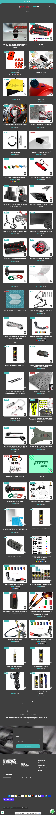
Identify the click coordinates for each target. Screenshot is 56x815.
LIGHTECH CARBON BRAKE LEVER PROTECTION (15, 584)
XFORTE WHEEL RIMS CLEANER (41, 666)
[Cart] (52, 6)
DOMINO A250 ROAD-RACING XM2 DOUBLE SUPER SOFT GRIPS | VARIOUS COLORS (15, 259)
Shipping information (43, 768)
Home (4, 15)
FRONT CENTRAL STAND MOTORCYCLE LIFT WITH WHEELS (41, 311)
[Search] (6, 6)
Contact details (41, 760)
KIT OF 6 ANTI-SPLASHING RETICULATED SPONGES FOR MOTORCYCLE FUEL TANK (15, 205)
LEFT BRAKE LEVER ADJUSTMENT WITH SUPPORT (15, 692)
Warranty (40, 770)
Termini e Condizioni (24, 807)
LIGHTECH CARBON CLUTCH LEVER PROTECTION (41, 639)
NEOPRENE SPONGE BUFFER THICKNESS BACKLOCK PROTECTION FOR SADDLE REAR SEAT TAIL (41, 151)
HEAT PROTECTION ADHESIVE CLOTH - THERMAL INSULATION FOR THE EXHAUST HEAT (41, 125)
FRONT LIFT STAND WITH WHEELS (15, 639)
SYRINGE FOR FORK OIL (15, 418)
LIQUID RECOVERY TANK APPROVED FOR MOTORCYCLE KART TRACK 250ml (15, 125)
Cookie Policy (14, 807)
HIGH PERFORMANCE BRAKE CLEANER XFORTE (15, 365)
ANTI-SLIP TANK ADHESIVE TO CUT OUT (41, 391)
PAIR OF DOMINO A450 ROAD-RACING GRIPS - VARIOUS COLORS (41, 43)
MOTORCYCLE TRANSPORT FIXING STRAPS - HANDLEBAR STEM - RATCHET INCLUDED (15, 475)
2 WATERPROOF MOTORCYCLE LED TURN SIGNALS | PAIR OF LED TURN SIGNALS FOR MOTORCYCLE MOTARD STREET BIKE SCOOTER (41, 613)
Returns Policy (41, 765)
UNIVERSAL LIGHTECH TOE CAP (15, 556)
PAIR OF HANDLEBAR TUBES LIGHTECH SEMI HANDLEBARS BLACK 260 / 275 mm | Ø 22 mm (15, 392)
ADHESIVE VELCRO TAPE (41, 285)
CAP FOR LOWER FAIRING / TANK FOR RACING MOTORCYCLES (41, 98)
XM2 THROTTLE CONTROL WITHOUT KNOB (15, 285)
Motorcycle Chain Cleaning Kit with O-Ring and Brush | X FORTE (41, 692)
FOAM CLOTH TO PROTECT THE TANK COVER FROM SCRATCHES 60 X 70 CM (41, 71)
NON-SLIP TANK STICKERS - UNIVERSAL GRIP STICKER (41, 231)
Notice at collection (20, 813)
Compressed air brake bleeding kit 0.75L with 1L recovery (41, 502)
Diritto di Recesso (7, 777)
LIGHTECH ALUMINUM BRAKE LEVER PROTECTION (41, 336)
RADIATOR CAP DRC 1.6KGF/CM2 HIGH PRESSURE (41, 258)
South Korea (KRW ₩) (8, 787)
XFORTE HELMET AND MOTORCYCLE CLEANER (41, 528)
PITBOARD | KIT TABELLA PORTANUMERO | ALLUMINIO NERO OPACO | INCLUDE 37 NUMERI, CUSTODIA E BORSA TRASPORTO (41, 420)
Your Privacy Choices (32, 813)
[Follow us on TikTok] (23, 782)
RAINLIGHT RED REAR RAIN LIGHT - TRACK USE (41, 177)
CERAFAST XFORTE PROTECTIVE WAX (15, 666)
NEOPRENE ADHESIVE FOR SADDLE (15, 98)
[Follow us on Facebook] (23, 778)
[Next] (32, 702)
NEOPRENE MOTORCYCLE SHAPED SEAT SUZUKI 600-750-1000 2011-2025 (41, 447)
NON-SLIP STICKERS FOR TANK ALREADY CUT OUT (15, 310)
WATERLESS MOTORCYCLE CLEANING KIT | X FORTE (41, 584)
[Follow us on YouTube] (31, 778)
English (16, 787)
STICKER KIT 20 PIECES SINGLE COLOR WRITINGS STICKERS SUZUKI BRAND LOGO (41, 557)
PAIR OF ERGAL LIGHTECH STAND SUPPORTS (15, 177)
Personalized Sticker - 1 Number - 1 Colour (15, 71)
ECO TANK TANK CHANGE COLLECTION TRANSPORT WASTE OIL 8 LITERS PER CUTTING (41, 366)
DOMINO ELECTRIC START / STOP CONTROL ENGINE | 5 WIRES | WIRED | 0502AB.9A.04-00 (15, 612)
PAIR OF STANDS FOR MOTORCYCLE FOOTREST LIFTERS (15, 231)
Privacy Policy (41, 762)
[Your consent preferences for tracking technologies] (2, 812)
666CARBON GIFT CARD (41, 475)
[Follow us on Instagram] (27, 778)
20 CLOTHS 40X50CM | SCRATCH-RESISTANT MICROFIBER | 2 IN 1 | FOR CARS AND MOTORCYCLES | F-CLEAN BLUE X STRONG (15, 530)
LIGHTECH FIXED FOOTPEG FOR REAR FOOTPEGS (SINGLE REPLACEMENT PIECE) (15, 337)
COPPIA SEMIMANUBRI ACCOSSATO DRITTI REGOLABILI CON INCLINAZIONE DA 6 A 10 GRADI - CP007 (15, 447)
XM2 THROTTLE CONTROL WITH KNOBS (15, 501)
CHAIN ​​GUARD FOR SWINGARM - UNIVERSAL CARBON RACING (41, 205)
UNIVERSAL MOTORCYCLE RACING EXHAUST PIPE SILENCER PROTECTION (15, 151)
